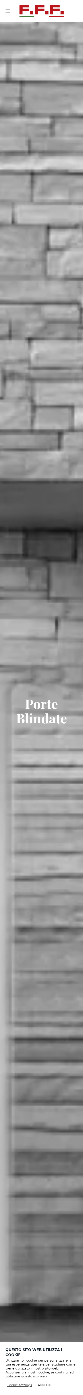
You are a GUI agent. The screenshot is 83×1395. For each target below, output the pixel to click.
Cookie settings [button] (19, 1385)
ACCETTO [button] (44, 1385)
